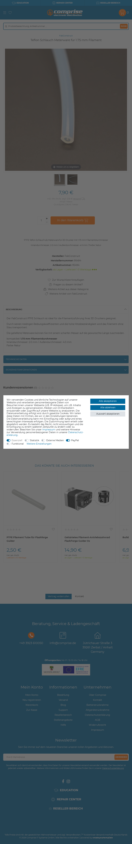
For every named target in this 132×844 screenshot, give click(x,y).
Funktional (18, 443)
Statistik (34, 440)
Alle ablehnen (107, 407)
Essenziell (17, 440)
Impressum (48, 429)
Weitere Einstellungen (39, 443)
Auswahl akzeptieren (107, 413)
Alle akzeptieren (108, 401)
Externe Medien (55, 440)
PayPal (75, 440)
